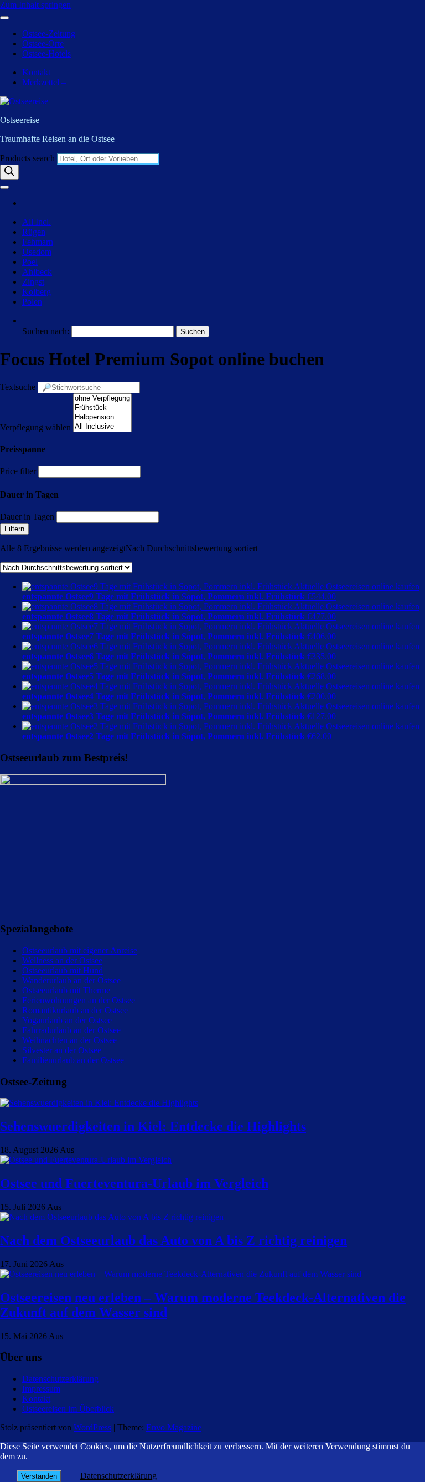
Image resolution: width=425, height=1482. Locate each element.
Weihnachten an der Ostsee (69, 1040)
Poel (30, 261)
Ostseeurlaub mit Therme (66, 990)
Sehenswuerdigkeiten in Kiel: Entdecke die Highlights (153, 1126)
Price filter (18, 471)
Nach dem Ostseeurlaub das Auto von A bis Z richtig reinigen (173, 1240)
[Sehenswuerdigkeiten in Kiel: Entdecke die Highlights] (99, 1102)
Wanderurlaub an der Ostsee (71, 980)
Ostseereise (19, 120)
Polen (32, 301)
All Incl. (36, 222)
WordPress (92, 1427)
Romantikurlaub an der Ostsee (75, 1010)
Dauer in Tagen (27, 516)
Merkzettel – (44, 82)
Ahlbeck (37, 271)
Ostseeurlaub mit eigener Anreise (79, 950)
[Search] (9, 172)
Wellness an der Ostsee (62, 960)
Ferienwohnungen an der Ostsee (78, 1000)
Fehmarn (37, 242)
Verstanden (39, 1476)
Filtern (14, 529)
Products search (28, 158)
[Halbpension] (102, 417)
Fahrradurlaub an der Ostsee (71, 1030)
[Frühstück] (102, 408)
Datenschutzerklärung (60, 1378)
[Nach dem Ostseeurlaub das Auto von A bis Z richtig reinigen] (112, 1217)
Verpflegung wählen (35, 427)
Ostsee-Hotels (46, 53)
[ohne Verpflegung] (102, 398)
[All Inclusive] (102, 427)
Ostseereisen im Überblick (68, 1408)
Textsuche (17, 387)
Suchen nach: (45, 331)
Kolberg (36, 291)
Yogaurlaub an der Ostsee (67, 1020)
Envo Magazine (173, 1427)
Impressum (41, 1388)
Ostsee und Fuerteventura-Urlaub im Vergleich (134, 1183)
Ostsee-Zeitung (48, 33)
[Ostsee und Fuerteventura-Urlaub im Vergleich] (86, 1160)
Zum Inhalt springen (35, 4)
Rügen (33, 232)
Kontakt (36, 72)
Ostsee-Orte (43, 43)
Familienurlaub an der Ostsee (73, 1060)
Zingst (33, 281)
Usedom (36, 252)
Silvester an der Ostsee (61, 1050)
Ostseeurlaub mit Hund (62, 970)
